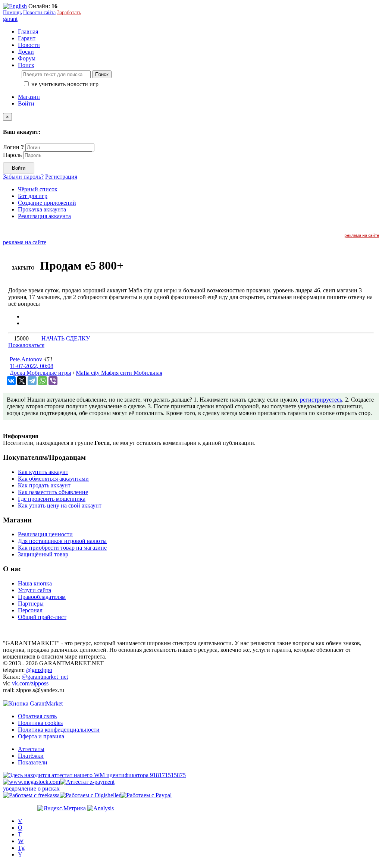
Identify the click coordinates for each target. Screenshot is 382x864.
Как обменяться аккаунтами (53, 478)
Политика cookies (40, 723)
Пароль (12, 155)
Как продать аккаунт (44, 485)
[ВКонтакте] (11, 380)
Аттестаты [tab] (31, 749)
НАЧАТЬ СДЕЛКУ (65, 338)
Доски (26, 51)
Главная (28, 31)
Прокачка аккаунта (42, 209)
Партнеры (31, 603)
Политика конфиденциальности (59, 729)
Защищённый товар (43, 554)
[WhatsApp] (42, 380)
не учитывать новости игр (64, 84)
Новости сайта (39, 12)
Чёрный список (37, 189)
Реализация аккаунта (44, 216)
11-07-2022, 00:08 (31, 366)
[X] (21, 380)
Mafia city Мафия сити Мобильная (119, 373)
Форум (26, 58)
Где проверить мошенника (51, 499)
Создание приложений (47, 202)
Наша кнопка (35, 583)
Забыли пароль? (23, 176)
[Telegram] (32, 380)
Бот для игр (32, 196)
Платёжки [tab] (31, 756)
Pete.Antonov (26, 359)
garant (10, 19)
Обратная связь (37, 716)
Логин (13, 147)
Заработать (69, 12)
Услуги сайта (34, 590)
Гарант (26, 38)
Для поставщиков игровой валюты (62, 541)
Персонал (30, 610)
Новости (29, 45)
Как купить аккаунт (43, 472)
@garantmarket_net (45, 676)
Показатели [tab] (32, 762)
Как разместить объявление (53, 492)
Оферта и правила (41, 736)
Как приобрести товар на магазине (62, 547)
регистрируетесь (321, 399)
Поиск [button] (26, 65)
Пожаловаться (26, 345)
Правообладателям (42, 597)
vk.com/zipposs (30, 683)
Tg (21, 848)
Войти (26, 103)
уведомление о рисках (31, 788)
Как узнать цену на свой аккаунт (59, 505)
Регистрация (61, 176)
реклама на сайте (361, 235)
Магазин (29, 97)
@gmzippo (39, 670)
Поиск (102, 74)
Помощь (12, 12)
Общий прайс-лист (42, 617)
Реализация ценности (45, 534)
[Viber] (52, 380)
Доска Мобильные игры (40, 373)
